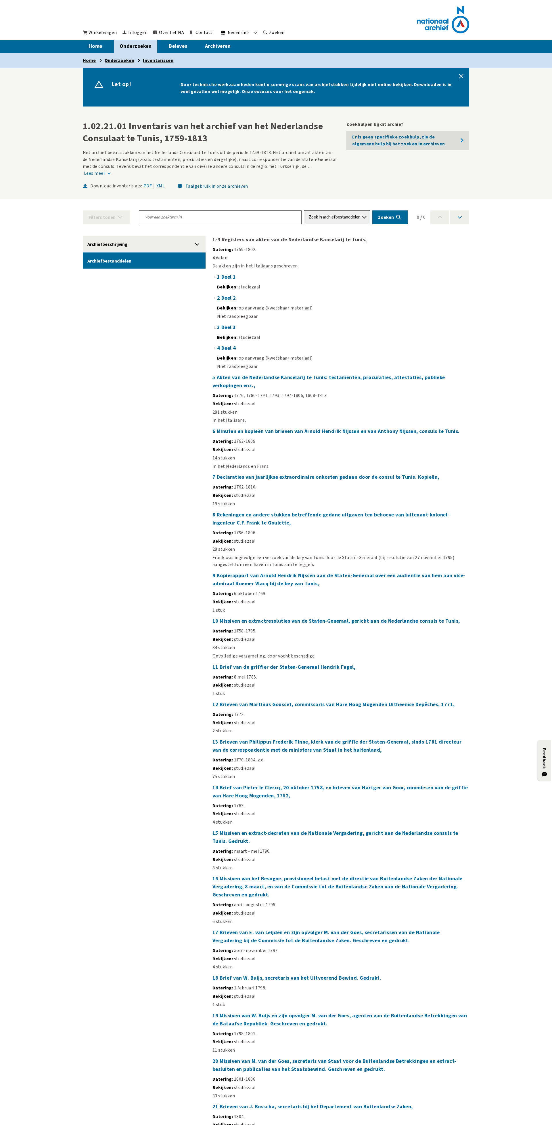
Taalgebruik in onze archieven (216, 186)
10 (216, 621)
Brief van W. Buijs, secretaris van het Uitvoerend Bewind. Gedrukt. (300, 978)
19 (216, 1015)
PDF (147, 186)
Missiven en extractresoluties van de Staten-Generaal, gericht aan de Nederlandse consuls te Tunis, (340, 621)
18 (216, 978)
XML (160, 186)
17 (216, 932)
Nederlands (239, 33)
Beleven (178, 46)
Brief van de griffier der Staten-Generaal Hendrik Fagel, (287, 667)
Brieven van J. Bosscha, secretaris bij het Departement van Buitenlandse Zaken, (316, 1106)
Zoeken (277, 32)
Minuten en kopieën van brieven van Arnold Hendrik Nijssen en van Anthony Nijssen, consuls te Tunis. (338, 431)
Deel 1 (228, 277)
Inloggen (137, 32)
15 (216, 833)
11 (216, 667)
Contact (203, 32)
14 (216, 787)
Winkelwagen (103, 32)
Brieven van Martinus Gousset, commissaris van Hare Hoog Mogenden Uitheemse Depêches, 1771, (337, 704)
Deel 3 (228, 327)
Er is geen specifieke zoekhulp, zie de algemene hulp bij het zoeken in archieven (398, 140)
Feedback (544, 758)
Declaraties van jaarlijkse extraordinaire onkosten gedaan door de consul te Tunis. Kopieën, (328, 477)
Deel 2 (228, 298)
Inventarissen (158, 60)
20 (216, 1061)
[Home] (443, 20)
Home (95, 46)
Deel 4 (228, 348)
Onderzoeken (136, 46)
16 (216, 878)
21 (216, 1106)
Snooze (461, 76)
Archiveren (218, 46)
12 (216, 704)
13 (216, 742)
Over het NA (171, 32)
